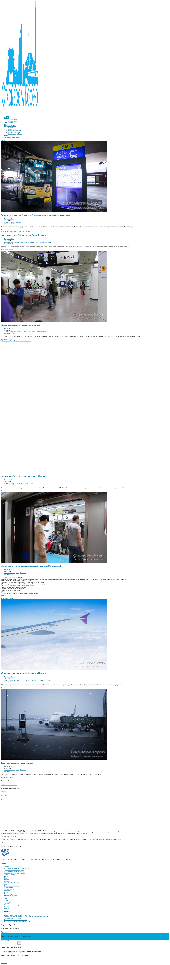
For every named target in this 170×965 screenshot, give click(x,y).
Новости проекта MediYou (12, 886)
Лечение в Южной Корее (23, 331)
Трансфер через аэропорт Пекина (17, 763)
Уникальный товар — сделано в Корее (16, 905)
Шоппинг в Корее (9, 908)
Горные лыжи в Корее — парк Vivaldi (15, 920)
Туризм (48, 242)
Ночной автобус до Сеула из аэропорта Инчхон (23, 476)
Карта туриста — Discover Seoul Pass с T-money (23, 235)
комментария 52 (9, 681)
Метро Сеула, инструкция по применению (21, 325)
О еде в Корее (8, 887)
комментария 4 (8, 771)
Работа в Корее (8, 894)
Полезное (7, 890)
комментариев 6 (9, 574)
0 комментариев (9, 223)
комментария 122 (9, 333)
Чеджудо (6, 906)
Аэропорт (7, 222)
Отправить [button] (4, 963)
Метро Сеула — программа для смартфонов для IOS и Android (31, 566)
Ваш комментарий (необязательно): (14, 955)
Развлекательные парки (31, 242)
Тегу (5, 898)
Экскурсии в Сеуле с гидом (12, 918)
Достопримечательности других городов (16, 868)
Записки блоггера (9, 331)
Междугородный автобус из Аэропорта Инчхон (23, 673)
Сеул (12, 222)
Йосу (5, 878)
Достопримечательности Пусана (14, 870)
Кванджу (19, 680)
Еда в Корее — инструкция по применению (17, 921)
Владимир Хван (9, 219)
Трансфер (18, 222)
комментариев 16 (9, 485)
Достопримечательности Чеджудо (14, 873)
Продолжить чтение (7, 230)
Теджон (6, 900)
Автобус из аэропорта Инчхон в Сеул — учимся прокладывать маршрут (35, 215)
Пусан (6, 892)
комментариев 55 (9, 243)
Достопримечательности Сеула (13, 242)
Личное (6, 884)
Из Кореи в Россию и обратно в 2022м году (17, 915)
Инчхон (6, 876)
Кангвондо (7, 879)
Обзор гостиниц (9, 889)
